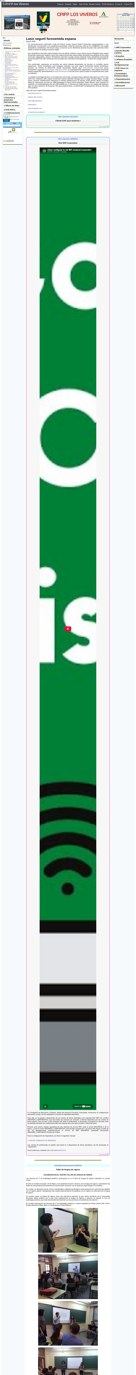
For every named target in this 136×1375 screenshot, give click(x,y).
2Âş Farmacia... (8, 62)
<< (117, 31)
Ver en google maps (95, 22)
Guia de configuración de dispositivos (42, 1140)
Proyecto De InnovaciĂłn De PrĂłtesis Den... (11, 58)
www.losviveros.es (61, 71)
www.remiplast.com (35, 108)
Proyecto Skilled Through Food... (12, 69)
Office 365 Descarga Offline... (11, 56)
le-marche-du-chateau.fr (36, 112)
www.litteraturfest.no (35, 101)
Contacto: (73, 19)
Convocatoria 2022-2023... (11, 86)
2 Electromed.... (8, 63)
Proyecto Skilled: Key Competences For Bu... (10, 82)
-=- (125, 31)
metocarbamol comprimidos (93, 68)
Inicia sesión (7, 43)
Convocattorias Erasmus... (11, 73)
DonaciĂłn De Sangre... (10, 53)
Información (32, 104)
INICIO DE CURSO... (9, 74)
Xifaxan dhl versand (35, 97)
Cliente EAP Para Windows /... (12, 54)
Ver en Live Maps (94, 23)
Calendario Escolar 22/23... (11, 87)
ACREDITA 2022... (9, 75)
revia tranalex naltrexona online (56, 70)
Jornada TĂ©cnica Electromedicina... (9, 60)
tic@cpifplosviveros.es (58, 1150)
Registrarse (7, 45)
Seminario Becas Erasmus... (11, 64)
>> (134, 31)
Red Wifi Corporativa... (10, 76)
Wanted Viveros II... (9, 55)
